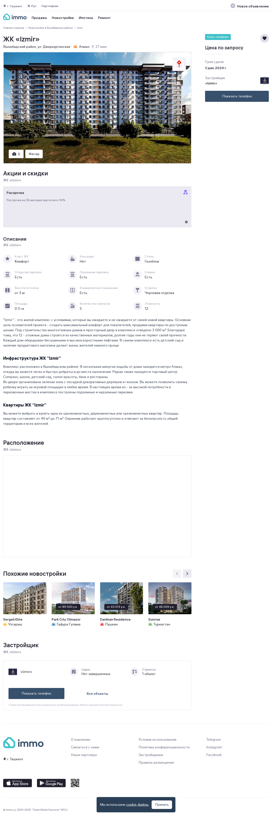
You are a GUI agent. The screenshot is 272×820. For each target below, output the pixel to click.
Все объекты (97, 693)
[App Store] (17, 783)
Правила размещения (156, 762)
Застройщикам (151, 755)
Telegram (213, 740)
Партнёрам (49, 6)
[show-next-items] (187, 573)
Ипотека (86, 18)
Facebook (214, 755)
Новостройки (63, 18)
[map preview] (179, 64)
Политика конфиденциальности (164, 747)
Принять (162, 805)
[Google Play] (51, 783)
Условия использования (157, 740)
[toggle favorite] (264, 38)
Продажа (39, 18)
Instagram (214, 747)
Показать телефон (36, 693)
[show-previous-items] (177, 573)
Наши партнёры (84, 755)
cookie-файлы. (137, 805)
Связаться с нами (85, 747)
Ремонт (104, 18)
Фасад (34, 154)
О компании (80, 740)
